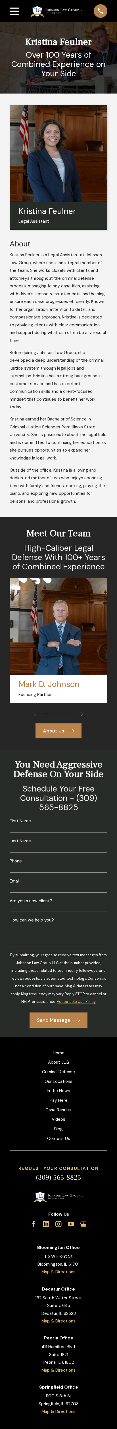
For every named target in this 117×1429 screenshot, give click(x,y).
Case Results (58, 1110)
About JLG (58, 1062)
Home (58, 1053)
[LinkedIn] (46, 1224)
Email (15, 881)
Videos (58, 1119)
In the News (58, 1091)
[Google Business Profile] (83, 1224)
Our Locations (58, 1081)
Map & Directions (58, 1272)
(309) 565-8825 (58, 1177)
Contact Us (58, 1138)
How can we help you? (32, 920)
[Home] (56, 11)
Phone (16, 861)
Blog (58, 1129)
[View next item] (82, 714)
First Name (20, 821)
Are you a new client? (31, 901)
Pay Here (59, 1100)
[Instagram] (58, 1224)
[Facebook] (34, 1224)
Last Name (20, 841)
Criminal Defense (58, 1072)
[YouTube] (71, 1224)
